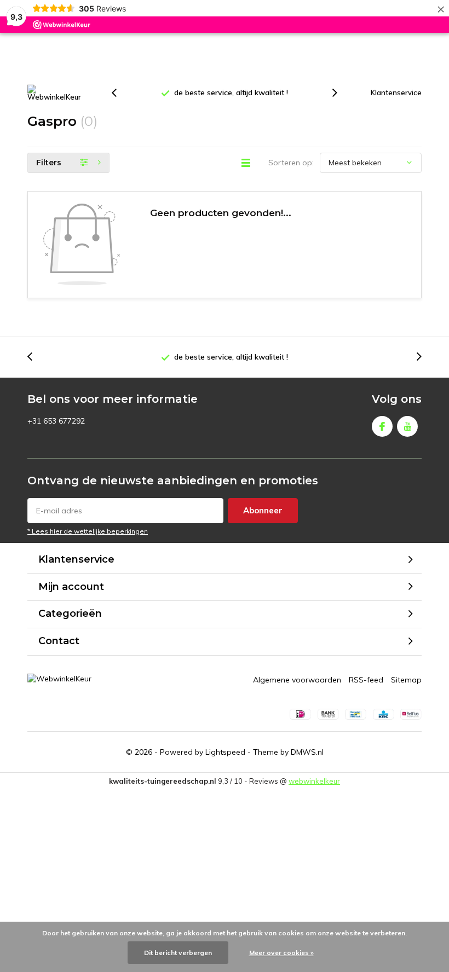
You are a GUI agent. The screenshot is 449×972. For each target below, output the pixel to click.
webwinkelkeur (314, 781)
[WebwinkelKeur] (54, 93)
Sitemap (406, 680)
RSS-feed (366, 680)
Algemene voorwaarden (297, 680)
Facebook (382, 426)
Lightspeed (225, 752)
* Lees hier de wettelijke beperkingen (87, 531)
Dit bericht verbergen (178, 952)
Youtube (407, 426)
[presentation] (120, 92)
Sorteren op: (291, 162)
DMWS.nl (307, 752)
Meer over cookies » (281, 952)
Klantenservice (396, 92)
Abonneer (263, 510)
